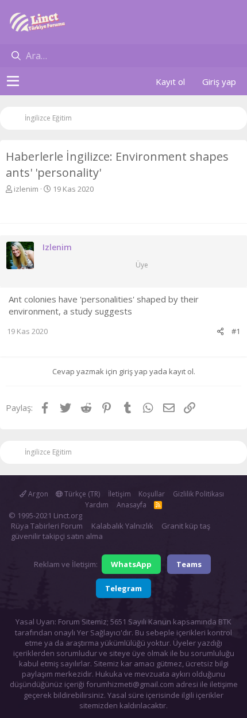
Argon (37, 494)
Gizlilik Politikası (198, 494)
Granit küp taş (185, 526)
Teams (189, 564)
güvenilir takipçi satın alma (57, 536)
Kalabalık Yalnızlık (122, 526)
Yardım (97, 505)
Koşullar (151, 494)
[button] (13, 81)
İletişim (119, 494)
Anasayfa (131, 505)
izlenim (26, 189)
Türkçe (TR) (81, 494)
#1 (235, 331)
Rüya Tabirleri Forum (47, 526)
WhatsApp (131, 564)
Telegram (123, 588)
